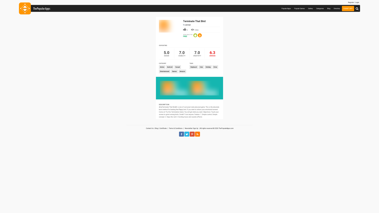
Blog (328, 8)
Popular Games (299, 8)
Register (351, 2)
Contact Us (149, 128)
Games (174, 71)
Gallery (310, 8)
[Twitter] (186, 134)
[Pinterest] (192, 134)
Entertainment (164, 71)
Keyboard (194, 67)
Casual (177, 67)
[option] (175, 88)
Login (357, 2)
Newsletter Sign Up (191, 128)
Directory (337, 8)
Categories (320, 8)
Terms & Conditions (175, 128)
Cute (201, 67)
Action (162, 67)
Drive (215, 67)
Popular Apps (286, 8)
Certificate (163, 128)
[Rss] (197, 134)
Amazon (182, 71)
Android (169, 67)
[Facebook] (181, 134)
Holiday (208, 67)
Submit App (348, 8)
